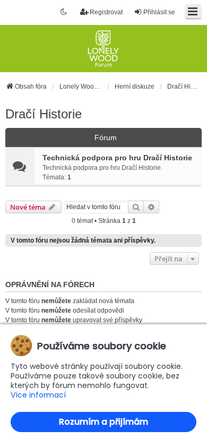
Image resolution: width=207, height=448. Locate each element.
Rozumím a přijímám (103, 422)
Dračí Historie (43, 114)
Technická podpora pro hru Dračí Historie (117, 157)
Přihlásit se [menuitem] (159, 12)
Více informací (38, 395)
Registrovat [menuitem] (106, 12)
